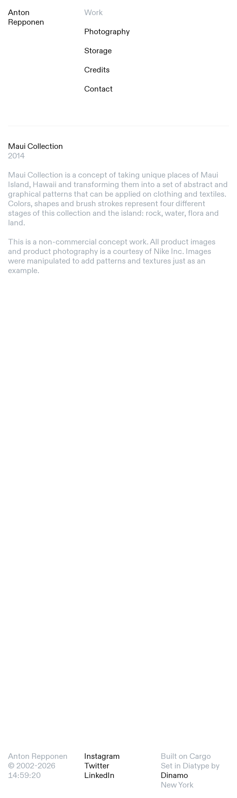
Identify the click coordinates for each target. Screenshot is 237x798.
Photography (107, 32)
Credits (97, 70)
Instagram (102, 756)
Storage (98, 51)
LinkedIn (99, 775)
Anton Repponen (26, 17)
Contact (98, 89)
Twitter (96, 766)
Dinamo (174, 775)
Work (93, 12)
